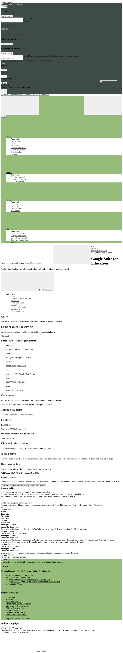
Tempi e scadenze (17, 303)
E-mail (26, 56)
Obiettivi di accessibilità (15, 608)
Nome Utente (29, 19)
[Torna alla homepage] (61, 95)
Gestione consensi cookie (15, 612)
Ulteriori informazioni (19, 307)
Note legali (10, 599)
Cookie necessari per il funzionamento (15, 503)
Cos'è (13, 296)
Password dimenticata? (9, 25)
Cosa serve (15, 301)
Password (27, 21)
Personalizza (6, 486)
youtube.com (6, 510)
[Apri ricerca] (103, 105)
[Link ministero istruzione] (11, 4)
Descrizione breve (17, 311)
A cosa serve (15, 309)
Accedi (4, 6)
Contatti (14, 305)
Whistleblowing (12, 610)
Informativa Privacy (13, 602)
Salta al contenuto (7, 2)
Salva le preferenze (19, 557)
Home (93, 246)
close (4, 116)
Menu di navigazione (45, 290)
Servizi (93, 248)
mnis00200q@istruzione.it (16, 366)
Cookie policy (11, 597)
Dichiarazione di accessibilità (17, 606)
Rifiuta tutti (20, 486)
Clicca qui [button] (5, 336)
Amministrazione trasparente (16, 615)
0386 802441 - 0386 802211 (16, 382)
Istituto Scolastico (7, 438)
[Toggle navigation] (20, 105)
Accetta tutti (37, 486)
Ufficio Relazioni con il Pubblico (18, 604)
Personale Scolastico (99, 251)
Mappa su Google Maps (15, 390)
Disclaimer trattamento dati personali (15, 632)
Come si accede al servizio (21, 298)
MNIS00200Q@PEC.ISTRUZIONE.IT (21, 374)
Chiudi (4, 70)
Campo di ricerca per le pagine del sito (15, 263)
